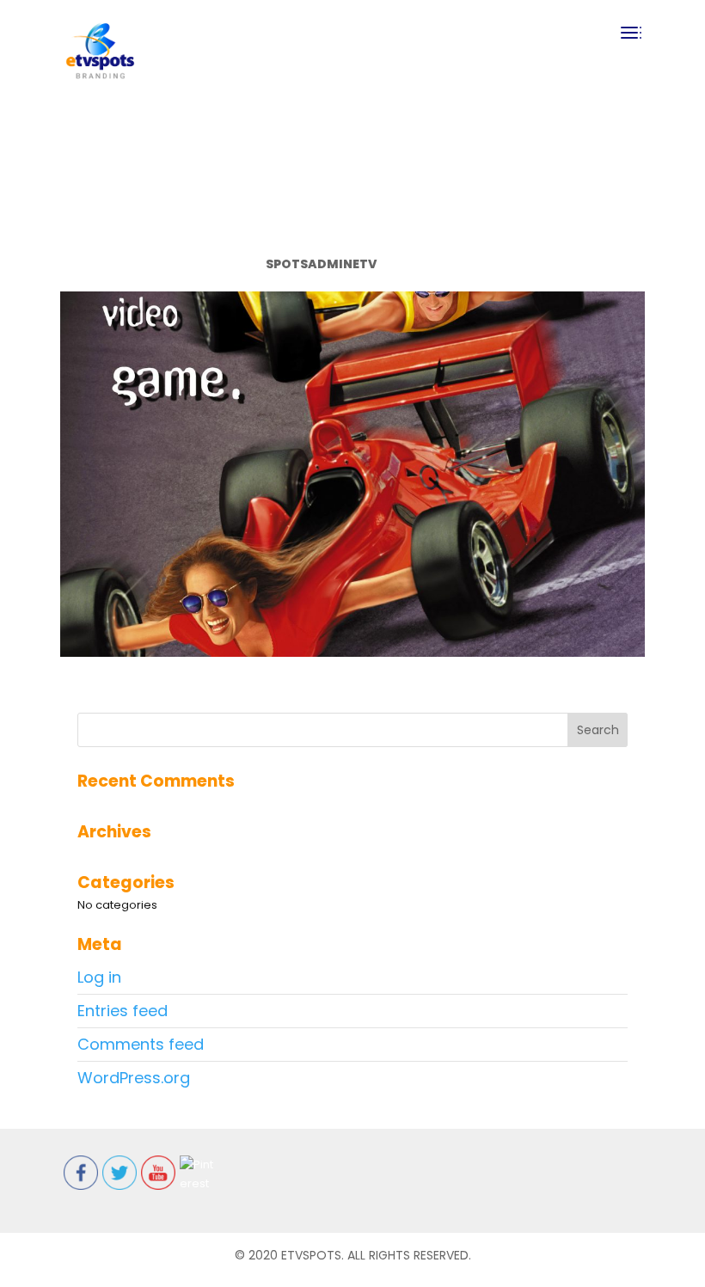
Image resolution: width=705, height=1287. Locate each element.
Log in (99, 977)
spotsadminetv (321, 264)
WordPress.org (133, 1077)
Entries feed (122, 1010)
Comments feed (140, 1044)
